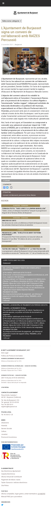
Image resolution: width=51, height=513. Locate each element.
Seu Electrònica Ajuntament (11, 471)
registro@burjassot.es (9, 406)
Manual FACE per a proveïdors (11, 496)
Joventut (4, 434)
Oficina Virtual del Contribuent (11, 477)
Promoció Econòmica (9, 437)
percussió (22, 195)
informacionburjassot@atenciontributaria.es (28, 275)
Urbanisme (5, 423)
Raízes (33, 195)
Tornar (7, 180)
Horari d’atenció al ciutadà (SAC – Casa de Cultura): (19, 366)
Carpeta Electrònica (8, 474)
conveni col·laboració (10, 195)
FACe (6, 491)
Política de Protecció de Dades (12, 356)
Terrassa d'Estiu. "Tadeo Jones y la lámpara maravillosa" (24, 208)
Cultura (3, 431)
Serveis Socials (6, 428)
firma (28, 195)
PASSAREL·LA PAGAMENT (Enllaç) (14, 308)
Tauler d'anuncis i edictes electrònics (14, 482)
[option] (25, 60)
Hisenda (4, 425)
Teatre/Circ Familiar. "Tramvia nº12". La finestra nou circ (24, 249)
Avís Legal (4, 353)
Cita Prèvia (5, 387)
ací (8, 300)
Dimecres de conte (9, 220)
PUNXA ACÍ (7, 263)
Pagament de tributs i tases (10, 480)
